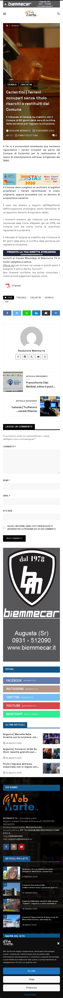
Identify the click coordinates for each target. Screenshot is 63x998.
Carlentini (26, 84)
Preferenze (31, 987)
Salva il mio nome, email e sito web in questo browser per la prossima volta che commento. (31, 528)
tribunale (21, 297)
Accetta (31, 971)
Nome (6, 480)
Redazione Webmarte (31, 350)
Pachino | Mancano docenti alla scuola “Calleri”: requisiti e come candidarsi (40, 902)
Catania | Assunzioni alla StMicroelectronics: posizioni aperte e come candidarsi (40, 886)
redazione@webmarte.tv (20, 839)
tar (6, 301)
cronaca (49, 297)
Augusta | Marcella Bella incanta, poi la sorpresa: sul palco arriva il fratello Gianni (19, 736)
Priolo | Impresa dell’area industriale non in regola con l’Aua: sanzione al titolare (20, 765)
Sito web (7, 511)
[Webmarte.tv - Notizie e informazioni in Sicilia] (31, 14)
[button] (58, 943)
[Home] (7, 26)
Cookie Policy (30, 994)
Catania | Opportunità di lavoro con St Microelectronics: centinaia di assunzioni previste (40, 918)
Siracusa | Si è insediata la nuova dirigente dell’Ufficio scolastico (37, 870)
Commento (9, 446)
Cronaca (15, 25)
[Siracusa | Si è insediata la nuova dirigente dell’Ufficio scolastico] (11, 873)
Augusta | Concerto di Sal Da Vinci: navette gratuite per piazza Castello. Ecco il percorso (20, 751)
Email (6, 495)
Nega (31, 979)
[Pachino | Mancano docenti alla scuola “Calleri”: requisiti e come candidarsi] (11, 905)
